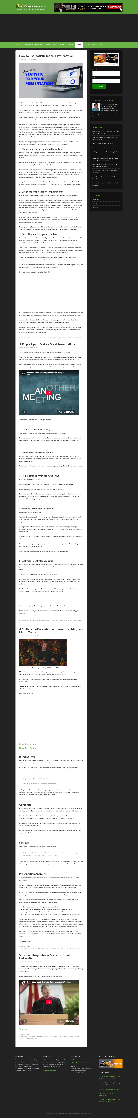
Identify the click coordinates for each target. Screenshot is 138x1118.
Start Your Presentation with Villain (102, 143)
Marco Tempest (36, 948)
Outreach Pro (62, 1113)
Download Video (27, 744)
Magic (30, 948)
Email (94, 77)
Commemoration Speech (34, 1036)
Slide (93, 203)
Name (94, 70)
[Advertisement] (69, 28)
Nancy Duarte (53, 620)
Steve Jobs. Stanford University (28, 1038)
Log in (90, 1113)
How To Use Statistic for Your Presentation (46, 56)
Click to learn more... (98, 117)
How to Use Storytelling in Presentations (104, 148)
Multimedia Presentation (49, 948)
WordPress (84, 1113)
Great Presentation (43, 620)
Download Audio (27, 747)
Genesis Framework (74, 1113)
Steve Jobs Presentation (62, 1036)
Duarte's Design (32, 620)
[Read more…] (23, 1029)
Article (94, 199)
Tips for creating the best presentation (31, 6)
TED (58, 948)
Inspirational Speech (48, 1036)
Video (28, 338)
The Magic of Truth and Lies (75, 948)
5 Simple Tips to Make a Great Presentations (47, 344)
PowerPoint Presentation (66, 620)
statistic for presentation (75, 338)
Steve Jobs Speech (75, 1036)
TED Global (63, 948)
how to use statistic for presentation (55, 338)
